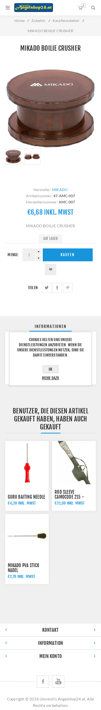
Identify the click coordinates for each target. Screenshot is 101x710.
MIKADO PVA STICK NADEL (23, 568)
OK (50, 369)
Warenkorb (83, 5)
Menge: (13, 254)
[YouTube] (58, 682)
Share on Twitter (46, 287)
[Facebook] (43, 682)
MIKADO (60, 189)
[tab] (50, 326)
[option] (13, 163)
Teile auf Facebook (57, 287)
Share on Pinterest (68, 287)
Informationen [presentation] (51, 326)
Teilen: (33, 287)
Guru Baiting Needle (26, 497)
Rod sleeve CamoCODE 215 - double (69, 497)
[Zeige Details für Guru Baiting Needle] (27, 462)
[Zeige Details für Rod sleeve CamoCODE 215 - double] (74, 462)
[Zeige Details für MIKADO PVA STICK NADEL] (27, 535)
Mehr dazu (50, 378)
